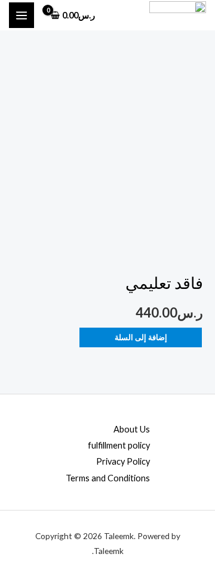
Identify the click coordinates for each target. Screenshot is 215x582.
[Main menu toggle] (21, 14)
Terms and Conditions (108, 478)
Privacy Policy (123, 461)
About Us (131, 429)
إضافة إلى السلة (141, 337)
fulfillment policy (119, 445)
